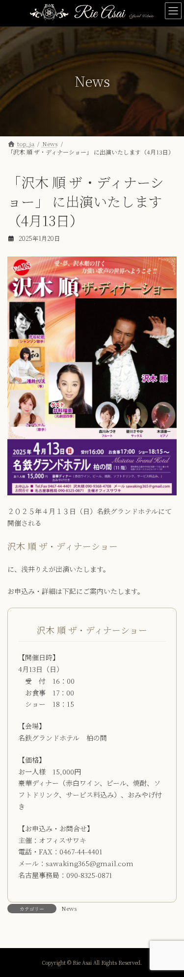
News (69, 908)
